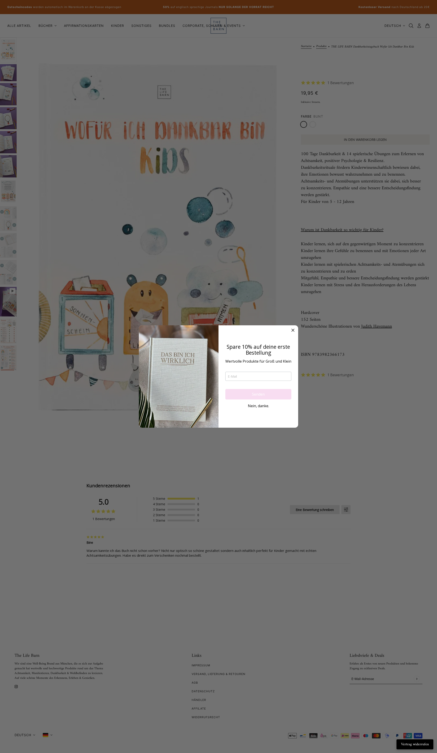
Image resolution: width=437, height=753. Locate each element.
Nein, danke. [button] (258, 406)
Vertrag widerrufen (415, 744)
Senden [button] (258, 394)
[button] (293, 330)
